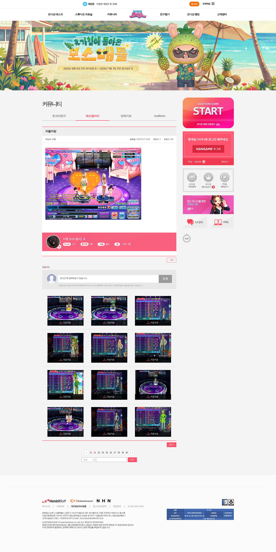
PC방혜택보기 (224, 185)
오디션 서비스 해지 (135, 506)
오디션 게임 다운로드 (208, 124)
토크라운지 (59, 115)
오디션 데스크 (55, 14)
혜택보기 (225, 162)
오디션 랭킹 (193, 14)
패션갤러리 (92, 115)
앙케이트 (126, 115)
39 (123, 452)
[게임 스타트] (208, 109)
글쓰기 (171, 444)
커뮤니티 (112, 14)
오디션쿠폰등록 (192, 185)
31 (91, 452)
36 (111, 452)
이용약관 (60, 506)
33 (99, 452)
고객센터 (222, 14)
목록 (171, 260)
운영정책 (117, 506)
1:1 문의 (195, 222)
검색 (132, 459)
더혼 (54, 139)
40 (127, 452)
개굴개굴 (67, 322)
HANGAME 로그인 (208, 149)
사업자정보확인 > (118, 515)
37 (115, 452)
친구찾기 (165, 14)
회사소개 (46, 506)
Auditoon (159, 115)
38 (119, 452)
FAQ (221, 222)
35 (107, 452)
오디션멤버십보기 (206, 185)
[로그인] (194, 4)
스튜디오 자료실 (83, 14)
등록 (165, 278)
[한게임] (69, 4)
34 (103, 452)
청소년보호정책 (99, 506)
